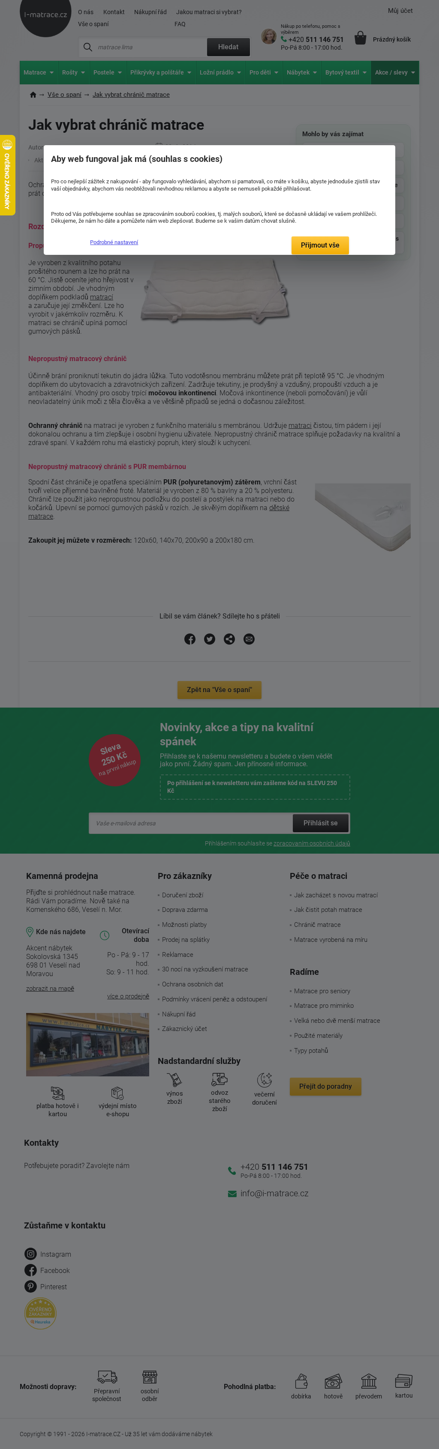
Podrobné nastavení (114, 242)
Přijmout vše (320, 245)
